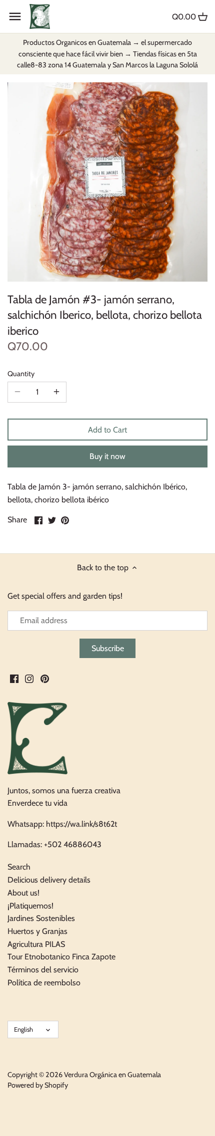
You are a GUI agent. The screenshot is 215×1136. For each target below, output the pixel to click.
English (23, 1029)
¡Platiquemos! (31, 905)
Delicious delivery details (49, 880)
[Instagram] (29, 678)
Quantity (21, 374)
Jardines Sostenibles (41, 918)
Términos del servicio (43, 969)
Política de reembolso (44, 982)
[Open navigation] (15, 16)
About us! (24, 893)
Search (19, 867)
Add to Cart (107, 430)
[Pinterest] (44, 678)
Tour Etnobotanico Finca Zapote (62, 956)
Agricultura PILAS (36, 944)
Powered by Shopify (38, 1085)
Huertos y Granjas (38, 931)
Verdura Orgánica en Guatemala (112, 1074)
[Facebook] (14, 678)
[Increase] (56, 392)
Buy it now (108, 456)
